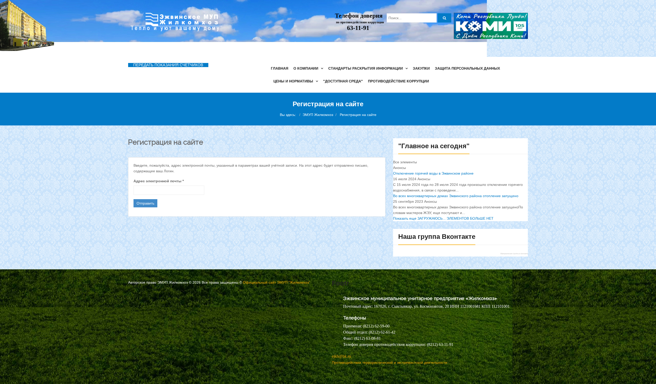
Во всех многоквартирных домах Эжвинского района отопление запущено (455, 196)
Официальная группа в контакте (514, 253)
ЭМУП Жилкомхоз (318, 115)
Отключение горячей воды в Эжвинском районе (433, 173)
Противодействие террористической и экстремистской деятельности (389, 362)
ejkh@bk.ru (341, 356)
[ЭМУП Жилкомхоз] (175, 22)
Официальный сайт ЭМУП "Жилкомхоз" (276, 282)
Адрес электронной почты (159, 181)
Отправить (145, 203)
